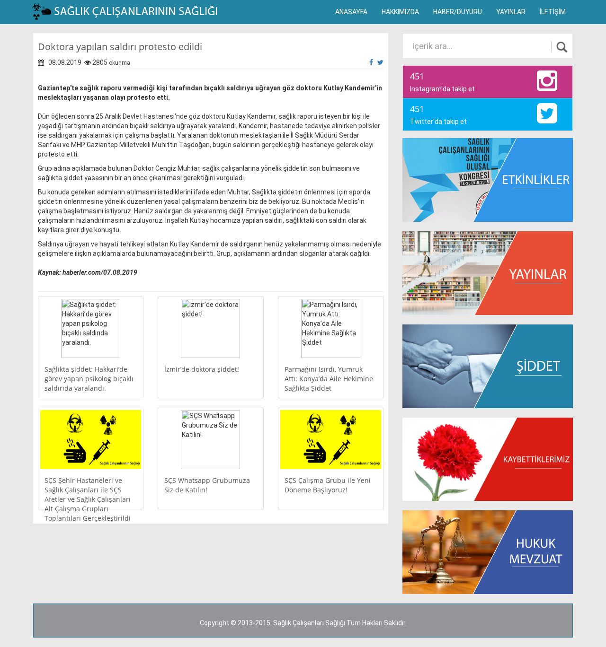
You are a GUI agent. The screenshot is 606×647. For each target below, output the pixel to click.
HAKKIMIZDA (400, 12)
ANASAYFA (351, 12)
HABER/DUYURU (457, 12)
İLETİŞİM (553, 12)
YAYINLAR (511, 12)
